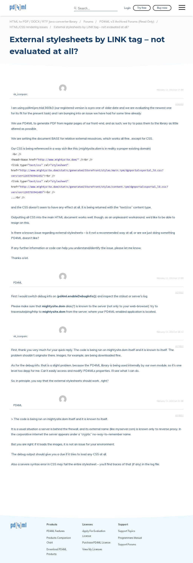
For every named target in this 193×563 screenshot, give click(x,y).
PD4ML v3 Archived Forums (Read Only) (126, 21)
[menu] (182, 8)
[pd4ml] (22, 8)
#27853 (179, 415)
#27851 (179, 292)
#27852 (179, 346)
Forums (88, 21)
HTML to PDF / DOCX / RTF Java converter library (43, 21)
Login (127, 7)
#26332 (179, 104)
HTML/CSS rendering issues (29, 27)
